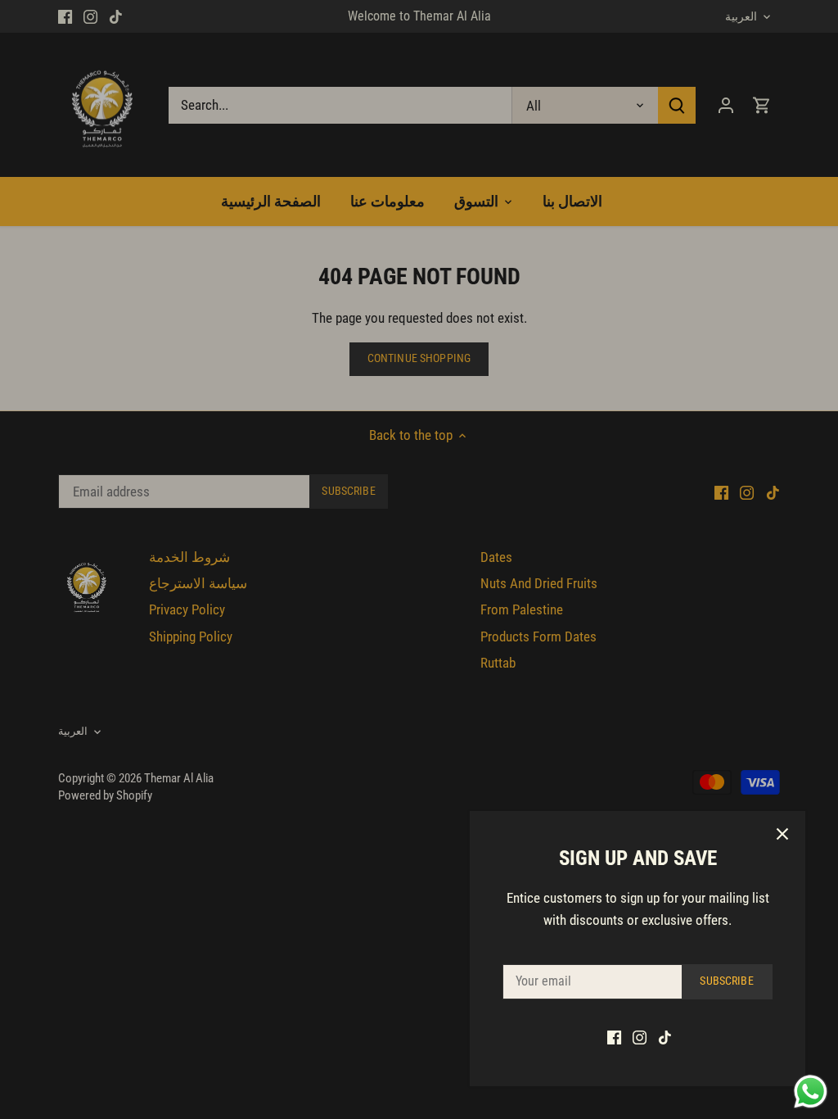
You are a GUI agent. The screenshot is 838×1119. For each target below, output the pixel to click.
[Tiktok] (665, 1037)
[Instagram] (640, 1037)
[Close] (782, 834)
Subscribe (726, 981)
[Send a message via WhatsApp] (810, 1091)
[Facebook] (614, 1037)
